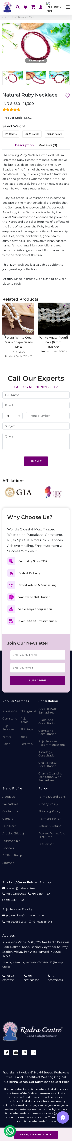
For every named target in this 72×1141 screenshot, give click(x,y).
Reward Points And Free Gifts (51, 835)
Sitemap (8, 863)
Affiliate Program (14, 855)
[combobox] (12, 416)
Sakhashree (10, 804)
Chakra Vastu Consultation (47, 764)
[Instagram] (25, 1052)
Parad (6, 744)
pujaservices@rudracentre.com (26, 915)
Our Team (9, 826)
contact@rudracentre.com (23, 888)
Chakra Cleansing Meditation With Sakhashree (50, 777)
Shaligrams (28, 711)
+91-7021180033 (16, 893)
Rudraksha (9, 711)
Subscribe (37, 680)
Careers (7, 818)
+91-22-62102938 (8, 978)
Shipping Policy (49, 811)
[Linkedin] (34, 1052)
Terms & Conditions (52, 796)
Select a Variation (36, 1134)
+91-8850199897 (55, 978)
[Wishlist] (25, 7)
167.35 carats (32, 134)
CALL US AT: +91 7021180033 (36, 387)
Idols (23, 736)
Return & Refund (49, 826)
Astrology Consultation (47, 753)
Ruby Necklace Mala (23, 17)
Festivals (26, 744)
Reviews (8, 848)
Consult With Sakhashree (47, 711)
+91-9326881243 (16, 921)
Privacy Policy (48, 804)
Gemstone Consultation (47, 732)
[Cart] (33, 7)
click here (50, 1121)
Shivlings (26, 729)
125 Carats (11, 134)
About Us (8, 796)
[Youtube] (16, 1052)
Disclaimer (46, 844)
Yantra (6, 736)
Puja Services (8, 727)
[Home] (7, 7)
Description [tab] (24, 145)
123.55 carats (54, 134)
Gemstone (9, 718)
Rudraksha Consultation (47, 721)
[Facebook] (7, 1052)
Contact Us (10, 811)
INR (56, 7)
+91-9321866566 (31, 978)
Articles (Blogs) (13, 833)
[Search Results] (18, 7)
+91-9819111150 (41, 893)
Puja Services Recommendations (51, 743)
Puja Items (24, 720)
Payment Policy (49, 818)
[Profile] (40, 7)
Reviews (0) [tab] (48, 145)
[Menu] (68, 7)
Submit (36, 461)
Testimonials (11, 841)
